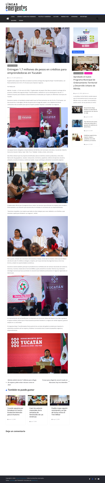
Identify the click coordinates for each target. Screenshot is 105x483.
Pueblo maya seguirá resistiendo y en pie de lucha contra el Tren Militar (59, 411)
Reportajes (83, 16)
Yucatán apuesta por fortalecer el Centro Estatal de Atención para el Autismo (15, 411)
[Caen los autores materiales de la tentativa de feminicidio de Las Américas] (37, 396)
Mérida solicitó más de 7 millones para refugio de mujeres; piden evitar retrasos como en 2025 (22, 382)
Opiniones (74, 16)
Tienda (21, 20)
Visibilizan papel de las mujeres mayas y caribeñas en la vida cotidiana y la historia (90, 138)
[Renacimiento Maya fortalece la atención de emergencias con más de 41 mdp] (77, 112)
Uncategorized (88, 73)
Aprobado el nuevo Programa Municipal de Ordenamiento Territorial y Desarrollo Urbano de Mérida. (85, 82)
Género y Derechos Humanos (26, 16)
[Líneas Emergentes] (8, 19)
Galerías (13, 20)
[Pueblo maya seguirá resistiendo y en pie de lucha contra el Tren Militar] (59, 396)
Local (13, 16)
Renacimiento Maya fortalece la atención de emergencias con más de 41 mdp (91, 110)
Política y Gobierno (44, 16)
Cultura (55, 16)
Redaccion (20, 77)
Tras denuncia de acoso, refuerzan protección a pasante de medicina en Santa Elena (90, 124)
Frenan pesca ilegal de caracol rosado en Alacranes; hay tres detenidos (55, 381)
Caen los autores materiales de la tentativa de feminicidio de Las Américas (36, 412)
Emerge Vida (65, 16)
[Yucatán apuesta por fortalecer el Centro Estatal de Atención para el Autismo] (15, 396)
